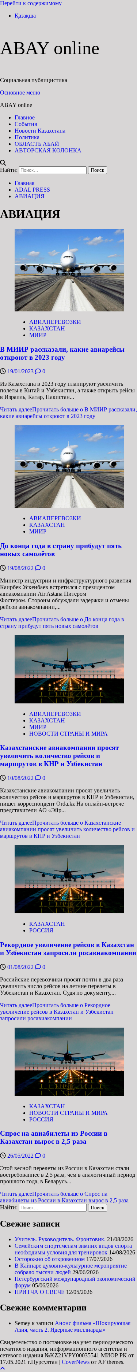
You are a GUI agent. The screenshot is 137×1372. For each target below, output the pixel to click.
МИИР (37, 335)
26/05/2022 (21, 1156)
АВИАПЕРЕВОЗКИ (55, 322)
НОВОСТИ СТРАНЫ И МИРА (68, 734)
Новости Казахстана (40, 130)
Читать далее (68, 412)
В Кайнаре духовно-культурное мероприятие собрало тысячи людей (71, 1268)
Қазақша (25, 15)
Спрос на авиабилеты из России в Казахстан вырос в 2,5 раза (53, 1137)
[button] (20, 92)
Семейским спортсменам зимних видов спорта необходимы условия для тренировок (73, 1249)
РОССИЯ (41, 930)
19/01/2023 (21, 371)
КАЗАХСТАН (47, 328)
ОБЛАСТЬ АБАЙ (37, 144)
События (26, 124)
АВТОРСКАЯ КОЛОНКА (48, 150)
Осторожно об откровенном (50, 1259)
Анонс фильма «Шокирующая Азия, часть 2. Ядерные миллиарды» (72, 1326)
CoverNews (76, 1362)
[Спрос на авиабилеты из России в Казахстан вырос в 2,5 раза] (69, 1094)
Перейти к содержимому (31, 3)
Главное (25, 117)
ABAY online (49, 48)
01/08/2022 (21, 967)
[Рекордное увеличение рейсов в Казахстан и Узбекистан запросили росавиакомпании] (69, 911)
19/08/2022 (21, 568)
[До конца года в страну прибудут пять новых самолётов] (69, 506)
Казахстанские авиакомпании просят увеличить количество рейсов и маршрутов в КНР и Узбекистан (59, 756)
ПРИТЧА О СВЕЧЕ (40, 1292)
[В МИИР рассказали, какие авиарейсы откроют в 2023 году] (69, 309)
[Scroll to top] (2, 1368)
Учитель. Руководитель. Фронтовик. (60, 1239)
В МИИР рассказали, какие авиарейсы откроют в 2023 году (62, 353)
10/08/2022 (21, 778)
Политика (27, 137)
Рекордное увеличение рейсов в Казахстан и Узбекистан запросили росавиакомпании (68, 949)
